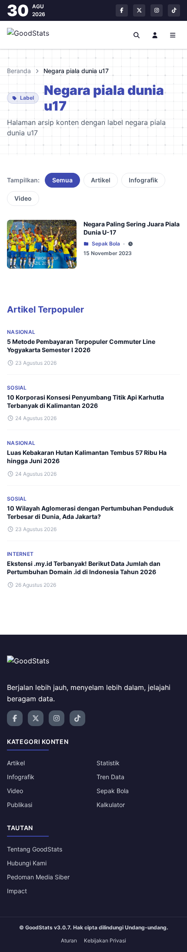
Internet (20, 554)
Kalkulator (111, 804)
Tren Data (110, 776)
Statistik (108, 763)
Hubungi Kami (27, 863)
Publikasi (19, 804)
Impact (17, 891)
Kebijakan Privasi (105, 940)
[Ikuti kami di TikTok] (174, 10)
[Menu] (173, 35)
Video (23, 198)
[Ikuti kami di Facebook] (122, 10)
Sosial (17, 387)
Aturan (69, 940)
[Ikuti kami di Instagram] (156, 10)
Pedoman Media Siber (38, 877)
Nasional (21, 332)
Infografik (143, 180)
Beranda (19, 70)
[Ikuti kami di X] (139, 10)
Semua (62, 180)
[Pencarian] (137, 35)
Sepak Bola (106, 243)
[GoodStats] (33, 35)
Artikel (100, 180)
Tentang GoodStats (34, 849)
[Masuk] (154, 35)
